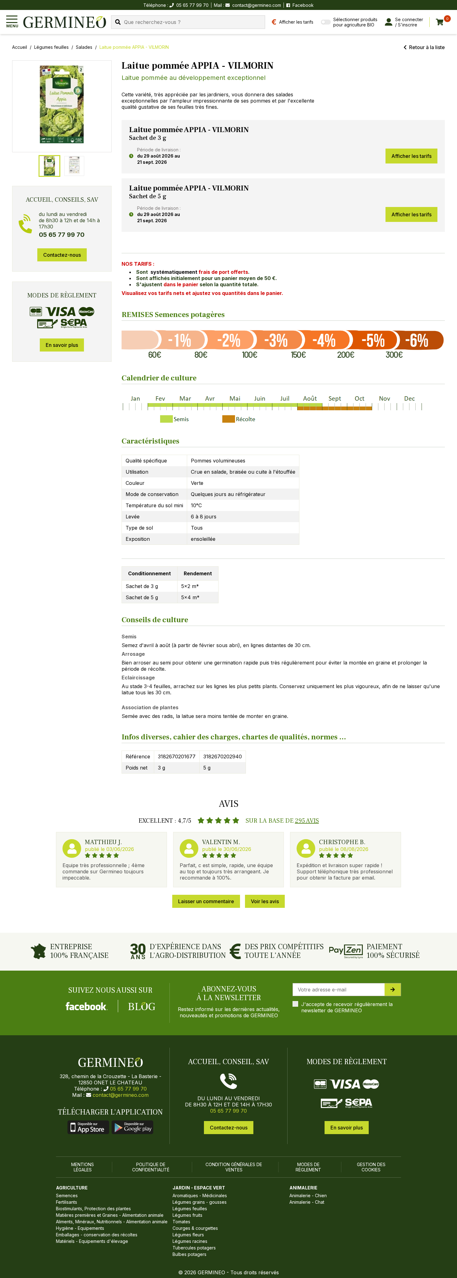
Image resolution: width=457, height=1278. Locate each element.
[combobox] (188, 22)
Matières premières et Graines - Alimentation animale (110, 1215)
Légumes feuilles (51, 47)
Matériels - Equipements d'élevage (92, 1241)
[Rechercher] (118, 22)
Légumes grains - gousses (200, 1202)
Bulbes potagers (189, 1254)
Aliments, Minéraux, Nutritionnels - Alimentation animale (112, 1221)
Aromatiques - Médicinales (200, 1195)
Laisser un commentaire (206, 901)
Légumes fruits (187, 1215)
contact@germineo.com (256, 5)
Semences (67, 1195)
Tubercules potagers (194, 1247)
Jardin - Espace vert (199, 1187)
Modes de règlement (308, 1167)
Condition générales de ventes (233, 1167)
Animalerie (303, 1187)
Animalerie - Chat (306, 1202)
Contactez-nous (62, 255)
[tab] (49, 166)
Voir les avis (265, 901)
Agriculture (72, 1187)
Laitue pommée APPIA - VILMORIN (134, 47)
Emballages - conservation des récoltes (96, 1234)
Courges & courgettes (195, 1228)
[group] (61, 106)
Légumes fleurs (188, 1234)
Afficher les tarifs (411, 156)
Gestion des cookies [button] (371, 1167)
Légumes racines (190, 1241)
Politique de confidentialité (150, 1167)
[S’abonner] (393, 989)
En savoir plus (62, 345)
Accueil (19, 47)
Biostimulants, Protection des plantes (93, 1208)
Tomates (181, 1221)
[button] (61, 104)
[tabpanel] (283, 146)
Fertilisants (66, 1202)
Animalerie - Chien (308, 1195)
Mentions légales (82, 1167)
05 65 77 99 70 (128, 1089)
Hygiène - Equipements (80, 1228)
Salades (84, 47)
